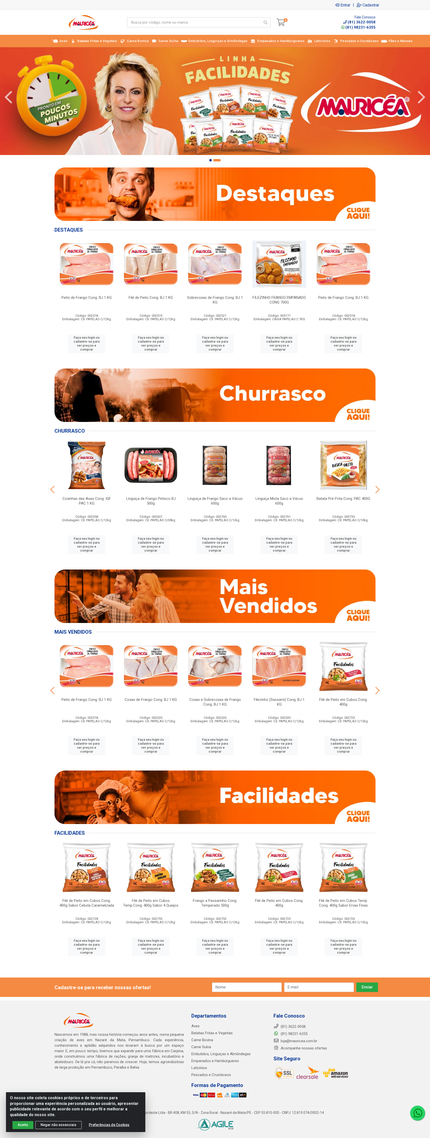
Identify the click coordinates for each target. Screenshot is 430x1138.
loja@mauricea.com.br (298, 1041)
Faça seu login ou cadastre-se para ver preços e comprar (87, 344)
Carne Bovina (202, 1040)
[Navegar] (8, 97)
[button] (213, 160)
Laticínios (199, 1068)
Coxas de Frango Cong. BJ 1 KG (151, 699)
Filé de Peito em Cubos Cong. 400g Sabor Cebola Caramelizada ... (86, 905)
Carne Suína (201, 1047)
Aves (195, 1026)
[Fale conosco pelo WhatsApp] (417, 1113)
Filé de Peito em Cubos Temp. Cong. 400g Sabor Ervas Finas (343, 903)
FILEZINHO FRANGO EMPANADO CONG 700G (279, 300)
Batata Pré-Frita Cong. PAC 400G (343, 498)
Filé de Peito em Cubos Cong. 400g (343, 702)
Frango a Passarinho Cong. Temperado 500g (215, 903)
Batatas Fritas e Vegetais (212, 1033)
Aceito (23, 1125)
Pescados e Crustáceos (211, 1075)
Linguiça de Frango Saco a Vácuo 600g (215, 501)
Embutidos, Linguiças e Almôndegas (221, 1054)
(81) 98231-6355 (360, 27)
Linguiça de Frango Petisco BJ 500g (151, 501)
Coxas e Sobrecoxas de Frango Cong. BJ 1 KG (215, 702)
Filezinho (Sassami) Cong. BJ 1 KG (279, 702)
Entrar (345, 5)
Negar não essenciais (58, 1125)
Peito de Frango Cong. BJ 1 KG (86, 297)
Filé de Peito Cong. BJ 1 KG (151, 297)
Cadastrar (371, 5)
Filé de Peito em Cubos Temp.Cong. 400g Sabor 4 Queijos (150, 903)
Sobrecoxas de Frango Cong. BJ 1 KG (215, 300)
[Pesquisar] (265, 22)
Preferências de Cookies (109, 1125)
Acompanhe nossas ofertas (303, 1048)
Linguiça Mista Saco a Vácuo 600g (279, 501)
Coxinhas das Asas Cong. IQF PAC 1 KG (86, 501)
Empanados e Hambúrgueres (215, 1061)
